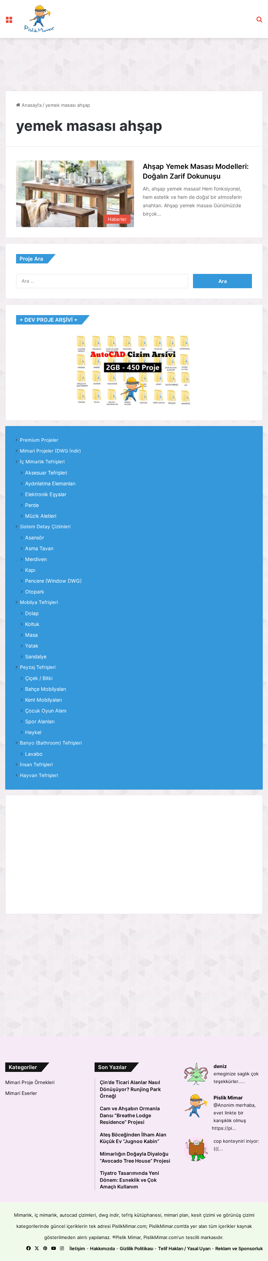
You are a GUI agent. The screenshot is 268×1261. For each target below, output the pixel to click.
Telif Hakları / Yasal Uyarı (184, 1248)
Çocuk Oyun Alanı (45, 711)
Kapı (30, 570)
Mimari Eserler (21, 1093)
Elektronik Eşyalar (45, 494)
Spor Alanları (39, 721)
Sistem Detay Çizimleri (45, 526)
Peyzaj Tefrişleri (37, 667)
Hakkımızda (102, 1248)
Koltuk (32, 624)
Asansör (34, 537)
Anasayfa (31, 105)
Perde (32, 505)
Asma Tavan (39, 548)
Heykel (33, 732)
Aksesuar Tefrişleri (46, 473)
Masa (31, 635)
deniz (220, 1066)
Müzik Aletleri (40, 516)
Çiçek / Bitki (38, 678)
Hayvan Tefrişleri (39, 775)
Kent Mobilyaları (43, 700)
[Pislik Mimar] (39, 19)
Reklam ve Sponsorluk (239, 1248)
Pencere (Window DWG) (53, 581)
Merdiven (36, 559)
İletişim (77, 1248)
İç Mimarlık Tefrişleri (42, 461)
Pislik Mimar (228, 1097)
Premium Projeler (39, 440)
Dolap (32, 613)
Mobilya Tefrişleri (39, 602)
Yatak (31, 646)
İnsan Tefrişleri (36, 764)
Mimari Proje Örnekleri (29, 1082)
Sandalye (35, 656)
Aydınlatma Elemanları (50, 483)
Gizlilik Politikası (136, 1248)
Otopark (34, 592)
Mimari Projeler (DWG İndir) (50, 451)
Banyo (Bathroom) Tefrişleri (51, 743)
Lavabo (34, 754)
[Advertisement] (132, 60)
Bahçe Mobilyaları (45, 689)
